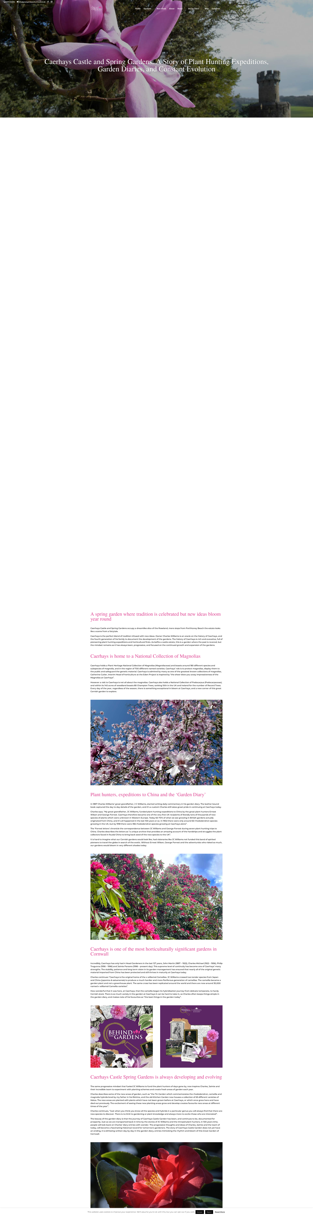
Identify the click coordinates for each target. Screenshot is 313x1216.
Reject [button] (209, 1212)
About (171, 9)
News (180, 9)
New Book (161, 9)
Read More (220, 1212)
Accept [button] (199, 1212)
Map (207, 9)
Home (138, 9)
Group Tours (193, 9)
